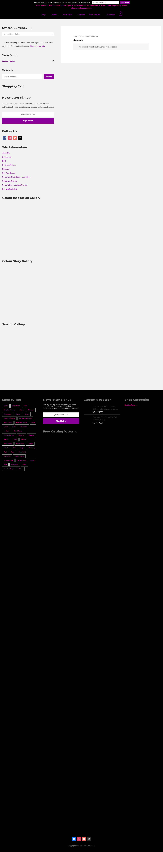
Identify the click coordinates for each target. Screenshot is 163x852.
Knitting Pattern (9, 435)
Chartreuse (7, 414)
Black (6, 406)
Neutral (23, 439)
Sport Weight (21, 460)
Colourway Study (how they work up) (16, 177)
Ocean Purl (20, 443)
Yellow (21, 469)
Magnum (31, 435)
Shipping (5, 169)
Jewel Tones (18, 431)
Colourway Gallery (9, 181)
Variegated (14, 464)
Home (75, 36)
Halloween (23, 427)
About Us (6, 153)
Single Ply (7, 456)
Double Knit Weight (25, 418)
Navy (15, 439)
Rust (12, 452)
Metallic (6, 439)
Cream (27, 414)
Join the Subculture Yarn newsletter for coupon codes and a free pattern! (62, 2)
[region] (61, 617)
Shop (43, 15)
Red (5, 452)
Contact (81, 15)
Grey (14, 427)
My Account (94, 15)
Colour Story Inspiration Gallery (14, 185)
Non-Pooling (8, 443)
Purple (22, 448)
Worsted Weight (9, 469)
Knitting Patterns (8, 61)
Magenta (21, 435)
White (24, 464)
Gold (33, 422)
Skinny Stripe (19, 456)
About (54, 15)
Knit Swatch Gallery (10, 189)
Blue (25, 406)
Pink (14, 448)
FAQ (4, 161)
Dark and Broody (9, 418)
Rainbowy (32, 448)
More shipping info (37, 46)
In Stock (6, 431)
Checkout (110, 15)
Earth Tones (8, 422)
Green (6, 427)
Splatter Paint (8, 460)
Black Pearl (16, 406)
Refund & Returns (9, 165)
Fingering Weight (21, 422)
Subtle (32, 460)
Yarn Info (67, 15)
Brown (22, 410)
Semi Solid (22, 452)
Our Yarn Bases (8, 173)
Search (49, 77)
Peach (6, 448)
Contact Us (6, 157)
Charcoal (31, 410)
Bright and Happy (9, 410)
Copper (18, 414)
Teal (5, 464)
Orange (30, 443)
